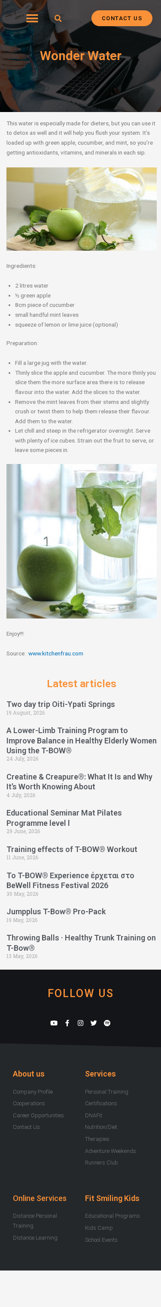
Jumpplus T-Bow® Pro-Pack (56, 911)
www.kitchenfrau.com (55, 653)
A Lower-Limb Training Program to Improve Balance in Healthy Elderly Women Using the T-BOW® (81, 740)
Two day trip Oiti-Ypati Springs (60, 704)
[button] (32, 18)
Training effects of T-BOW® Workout (71, 849)
